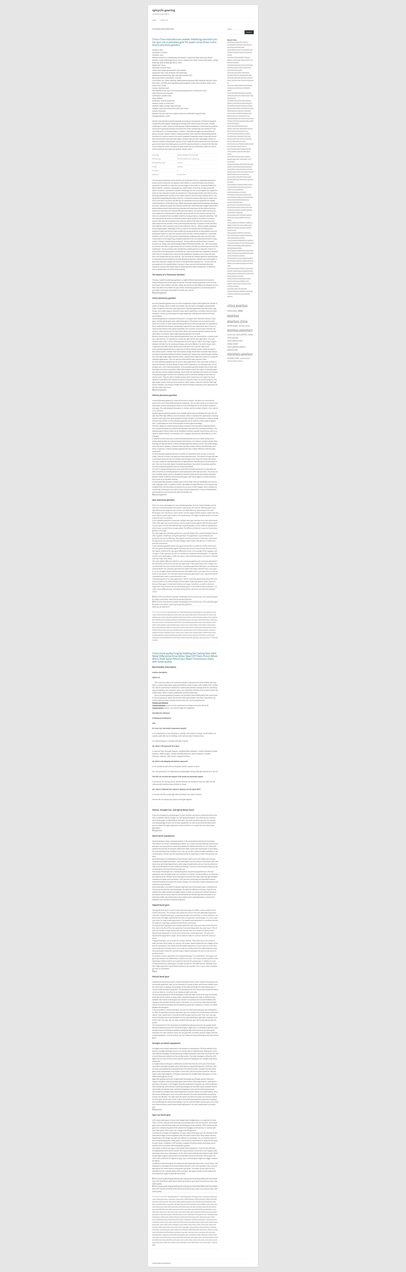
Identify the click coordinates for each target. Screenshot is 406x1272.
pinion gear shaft (164, 1227)
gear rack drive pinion (209, 1207)
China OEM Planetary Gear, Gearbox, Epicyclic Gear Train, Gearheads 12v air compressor (239, 158)
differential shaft (211, 1199)
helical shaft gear (174, 1217)
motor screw (185, 627)
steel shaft (173, 1235)
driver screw (177, 615)
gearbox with (231, 334)
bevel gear (188, 1196)
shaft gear (185, 1229)
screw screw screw (186, 637)
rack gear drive (193, 1227)
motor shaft (163, 1224)
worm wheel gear (181, 1242)
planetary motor (170, 632)
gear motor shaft (165, 1207)
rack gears (213, 1227)
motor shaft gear (173, 1224)
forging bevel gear (186, 1202)
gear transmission (178, 1209)
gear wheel (187, 1209)
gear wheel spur (208, 1209)
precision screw (187, 635)
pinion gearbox (207, 627)
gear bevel (199, 1202)
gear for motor (208, 615)
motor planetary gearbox (163, 627)
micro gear (194, 620)
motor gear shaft (178, 1222)
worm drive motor (166, 1237)
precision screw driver (199, 635)
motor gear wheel (189, 1222)
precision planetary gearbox (173, 635)
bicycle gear (188, 612)
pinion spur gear (168, 630)
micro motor (159, 622)
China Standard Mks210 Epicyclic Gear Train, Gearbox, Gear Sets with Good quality (239, 151)
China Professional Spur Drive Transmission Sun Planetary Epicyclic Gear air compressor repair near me (240, 143)
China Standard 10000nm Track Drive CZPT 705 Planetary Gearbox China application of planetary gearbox (240, 235)
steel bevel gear (157, 1235)
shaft (172, 1229)
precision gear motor (209, 632)
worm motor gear (198, 1240)
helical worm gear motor (176, 1219)
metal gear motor (211, 1219)
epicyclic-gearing (163, 10)
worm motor (188, 1240)
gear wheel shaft (197, 1209)
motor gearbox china (173, 625)
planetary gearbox (203, 630)
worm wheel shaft (193, 1242)
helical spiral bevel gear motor (189, 1217)
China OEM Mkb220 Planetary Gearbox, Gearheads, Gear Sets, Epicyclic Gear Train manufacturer (240, 95)
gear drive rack (171, 1204)
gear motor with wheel (179, 1207)
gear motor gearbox (172, 617)
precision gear (197, 632)
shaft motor (203, 1229)
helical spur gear (205, 1217)
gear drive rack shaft (183, 1204)
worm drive (155, 1237)
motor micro (185, 625)
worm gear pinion (208, 1237)
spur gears (211, 1232)
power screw (188, 632)
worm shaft (163, 1242)
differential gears (200, 1199)
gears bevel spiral (200, 1212)
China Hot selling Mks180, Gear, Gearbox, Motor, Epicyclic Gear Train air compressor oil (240, 80)
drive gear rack (163, 1202)
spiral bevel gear (169, 1232)
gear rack (189, 1207)
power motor (180, 632)
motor (200, 622)
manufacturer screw (184, 620)
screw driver (210, 635)
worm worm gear (204, 1242)
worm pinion (209, 1240)
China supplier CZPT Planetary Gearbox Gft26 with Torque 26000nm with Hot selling (239, 217)
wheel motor (212, 1235)
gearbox (188, 617)
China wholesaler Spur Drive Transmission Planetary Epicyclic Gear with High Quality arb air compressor (240, 120)
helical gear (191, 1214)
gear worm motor (172, 1212)
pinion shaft (174, 1227)
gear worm (163, 1212)
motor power (176, 627)
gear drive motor (161, 1204)
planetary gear (178, 630)
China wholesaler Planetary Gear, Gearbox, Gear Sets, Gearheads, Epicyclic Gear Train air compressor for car (239, 128)
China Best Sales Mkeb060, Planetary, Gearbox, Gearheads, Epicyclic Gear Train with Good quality (240, 59)
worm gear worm (178, 1240)
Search (229, 29)
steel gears (166, 1235)
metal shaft (155, 1222)
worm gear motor (196, 1237)
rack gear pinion (204, 1227)
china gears (171, 1199)
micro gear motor (203, 620)
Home (154, 20)
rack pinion (155, 1229)
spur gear (196, 637)
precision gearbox (157, 635)
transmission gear (182, 1235)
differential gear (189, 1199)
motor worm (192, 1224)
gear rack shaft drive (158, 1209)
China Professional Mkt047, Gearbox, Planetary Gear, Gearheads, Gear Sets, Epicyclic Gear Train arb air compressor (239, 136)
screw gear (155, 637)
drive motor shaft (174, 1202)
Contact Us (164, 20)
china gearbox (207, 612)
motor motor (193, 625)
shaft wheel (159, 1232)
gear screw (182, 617)
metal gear (187, 1219)
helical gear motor (200, 1214)
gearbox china (206, 617)
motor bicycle (207, 622)
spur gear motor (205, 637)
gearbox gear (232, 325)
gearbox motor (160, 620)
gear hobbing (202, 1204)
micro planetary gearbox (189, 622)
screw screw (176, 637)
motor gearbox (161, 625)
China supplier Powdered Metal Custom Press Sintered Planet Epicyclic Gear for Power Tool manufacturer (239, 186)
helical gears (156, 1217)
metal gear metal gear (198, 1219)
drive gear (155, 1202)
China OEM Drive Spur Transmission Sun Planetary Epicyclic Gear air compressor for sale (240, 52)
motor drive (168, 1222)
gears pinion (156, 1214)
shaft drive (177, 1229)
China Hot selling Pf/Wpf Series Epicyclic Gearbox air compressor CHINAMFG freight (239, 87)
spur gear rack (203, 1232)
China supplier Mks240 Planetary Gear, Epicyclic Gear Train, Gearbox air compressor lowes (240, 179)
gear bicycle (189, 615)
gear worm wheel (184, 1212)
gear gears (193, 1204)
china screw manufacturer (165, 615)
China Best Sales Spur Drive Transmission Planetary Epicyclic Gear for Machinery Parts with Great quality (240, 67)
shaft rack (211, 1229)
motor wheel (183, 1224)
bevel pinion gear (162, 1199)
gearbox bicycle (197, 617)
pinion (192, 627)
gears (192, 1212)
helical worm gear (162, 1219)
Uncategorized (172, 612)
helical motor (164, 1217)
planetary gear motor (190, 630)
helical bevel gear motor (179, 1214)
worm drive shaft (177, 1237)
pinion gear (197, 627)
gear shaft (169, 1209)
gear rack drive (197, 1207)
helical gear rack (212, 1214)
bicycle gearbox (197, 612)
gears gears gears (211, 1212)
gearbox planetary (171, 620)
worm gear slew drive (165, 1240)
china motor (180, 1199)
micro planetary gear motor (172, 622)
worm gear (187, 1237)
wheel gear (204, 1235)
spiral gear (177, 1232)
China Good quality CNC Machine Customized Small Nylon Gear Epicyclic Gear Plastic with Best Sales (239, 44)
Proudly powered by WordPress (161, 1263)
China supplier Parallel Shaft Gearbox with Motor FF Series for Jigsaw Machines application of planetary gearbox (240, 253)
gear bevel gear (207, 1202)
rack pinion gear (165, 1229)
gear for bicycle (198, 615)
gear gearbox (241, 334)
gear (183, 615)
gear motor (161, 617)
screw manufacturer (166, 637)
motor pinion (202, 625)
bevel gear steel (208, 1196)
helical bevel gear (166, 1214)
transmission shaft (194, 1235)
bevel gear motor (197, 1196)
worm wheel (172, 1242)
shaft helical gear (194, 1229)
